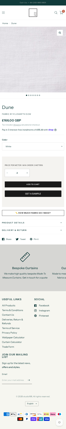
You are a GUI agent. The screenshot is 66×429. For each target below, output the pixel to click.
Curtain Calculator (12, 342)
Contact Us (8, 314)
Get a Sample (33, 193)
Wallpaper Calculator (13, 337)
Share (8, 239)
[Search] (55, 13)
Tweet (23, 239)
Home (5, 23)
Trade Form (8, 346)
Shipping (17, 125)
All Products (8, 305)
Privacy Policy (9, 332)
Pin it (36, 239)
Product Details (13, 223)
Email (4, 374)
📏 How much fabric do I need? (33, 213)
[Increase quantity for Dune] (27, 173)
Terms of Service (10, 328)
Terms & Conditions (12, 310)
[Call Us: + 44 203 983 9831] (33, 2)
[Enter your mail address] (29, 380)
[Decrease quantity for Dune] (7, 173)
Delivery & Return (14, 230)
